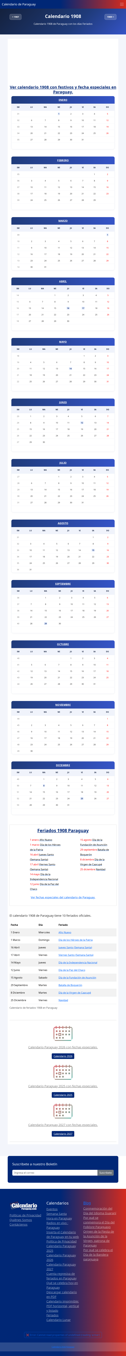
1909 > (110, 16)
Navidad (63, 1000)
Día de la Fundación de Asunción (77, 977)
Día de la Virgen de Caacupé (75, 992)
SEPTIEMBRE (63, 584)
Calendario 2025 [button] (63, 1095)
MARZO (63, 220)
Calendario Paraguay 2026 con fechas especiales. (63, 1047)
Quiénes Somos (21, 1220)
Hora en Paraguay (59, 1218)
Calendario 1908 (63, 16)
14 (70, 368)
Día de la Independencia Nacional (78, 962)
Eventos (52, 1209)
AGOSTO (63, 523)
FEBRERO (63, 160)
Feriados (52, 1315)
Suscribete (105, 1172)
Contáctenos (19, 1224)
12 (82, 422)
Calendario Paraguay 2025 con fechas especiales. (63, 1086)
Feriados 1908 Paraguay (63, 830)
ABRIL (63, 281)
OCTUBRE (63, 644)
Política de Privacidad (61, 1241)
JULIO (63, 463)
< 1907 (15, 16)
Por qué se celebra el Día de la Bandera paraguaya (98, 1254)
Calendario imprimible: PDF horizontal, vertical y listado (62, 1306)
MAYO (63, 341)
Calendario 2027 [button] (63, 1134)
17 (83, 308)
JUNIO (63, 402)
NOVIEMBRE (63, 705)
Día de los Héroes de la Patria (76, 940)
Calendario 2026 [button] (63, 1056)
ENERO (63, 100)
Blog (87, 1203)
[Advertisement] (63, 61)
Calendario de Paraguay (19, 4)
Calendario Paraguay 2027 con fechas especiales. (63, 1125)
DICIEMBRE (63, 765)
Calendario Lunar (58, 1320)
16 (68, 308)
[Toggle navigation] (122, 4)
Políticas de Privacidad (25, 1215)
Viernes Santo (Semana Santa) (76, 955)
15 (93, 550)
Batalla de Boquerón (70, 985)
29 (46, 623)
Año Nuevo (65, 932)
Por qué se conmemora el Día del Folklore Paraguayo (99, 1222)
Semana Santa (56, 1214)
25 (82, 798)
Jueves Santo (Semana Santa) (75, 947)
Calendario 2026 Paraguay (63, 1347)
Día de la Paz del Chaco (72, 970)
